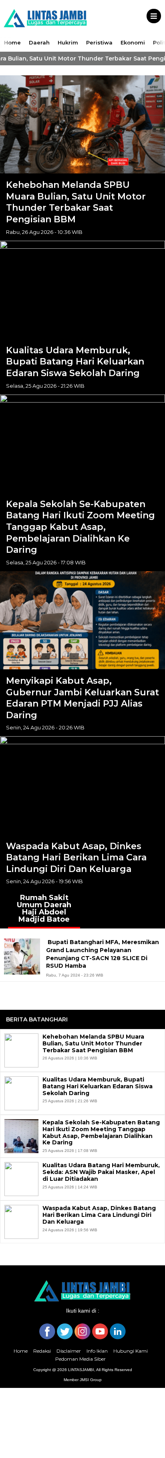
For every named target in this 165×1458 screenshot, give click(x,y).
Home (12, 42)
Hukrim (68, 42)
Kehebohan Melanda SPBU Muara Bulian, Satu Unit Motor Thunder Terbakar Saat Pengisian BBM (76, 202)
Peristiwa (99, 42)
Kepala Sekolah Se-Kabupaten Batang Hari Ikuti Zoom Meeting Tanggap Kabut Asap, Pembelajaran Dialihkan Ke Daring (80, 527)
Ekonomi (133, 42)
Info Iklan (97, 1351)
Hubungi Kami (130, 1351)
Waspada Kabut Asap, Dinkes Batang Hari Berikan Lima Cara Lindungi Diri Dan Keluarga (76, 857)
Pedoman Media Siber (80, 1359)
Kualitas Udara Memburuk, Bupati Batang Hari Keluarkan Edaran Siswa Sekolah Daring (75, 362)
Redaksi (42, 1351)
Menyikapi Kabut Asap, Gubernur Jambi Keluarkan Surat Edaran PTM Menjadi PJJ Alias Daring (82, 698)
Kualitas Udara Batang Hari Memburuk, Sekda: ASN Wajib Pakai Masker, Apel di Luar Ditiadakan (101, 1172)
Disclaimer (68, 1351)
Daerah (39, 42)
